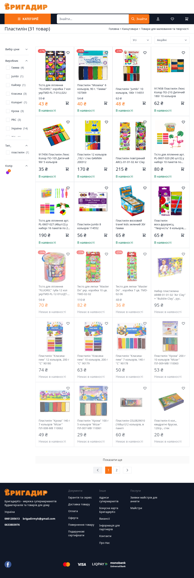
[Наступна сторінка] (127, 470)
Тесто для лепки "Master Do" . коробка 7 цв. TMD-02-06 (132, 290)
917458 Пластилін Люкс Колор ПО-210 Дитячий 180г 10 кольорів (169, 92)
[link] (15, 68)
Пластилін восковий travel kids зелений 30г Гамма (131, 224)
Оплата (73, 511)
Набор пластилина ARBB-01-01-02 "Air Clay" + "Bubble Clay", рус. (170, 294)
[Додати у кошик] (67, 103)
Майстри (136, 508)
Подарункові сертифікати (76, 533)
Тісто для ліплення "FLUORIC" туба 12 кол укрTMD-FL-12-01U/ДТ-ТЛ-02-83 (53, 290)
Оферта (73, 518)
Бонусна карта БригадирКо (108, 510)
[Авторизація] (158, 19)
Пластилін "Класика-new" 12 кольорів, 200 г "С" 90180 (54, 359)
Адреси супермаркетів (108, 499)
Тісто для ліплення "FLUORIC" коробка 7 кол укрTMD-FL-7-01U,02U (54, 88)
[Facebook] (8, 564)
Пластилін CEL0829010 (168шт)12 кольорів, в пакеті (130, 424)
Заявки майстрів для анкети (143, 499)
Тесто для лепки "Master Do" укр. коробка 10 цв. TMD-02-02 (93, 290)
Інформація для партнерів (109, 527)
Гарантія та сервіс (80, 497)
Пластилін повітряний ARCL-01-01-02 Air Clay (130, 160)
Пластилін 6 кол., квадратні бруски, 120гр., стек (166, 424)
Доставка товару (79, 504)
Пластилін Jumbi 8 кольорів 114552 (89, 226)
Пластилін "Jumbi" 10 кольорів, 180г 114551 (130, 90)
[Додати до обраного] (68, 52)
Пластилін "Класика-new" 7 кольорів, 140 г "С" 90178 (130, 359)
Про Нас (104, 543)
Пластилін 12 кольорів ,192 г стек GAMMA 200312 (91, 158)
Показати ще (112, 460)
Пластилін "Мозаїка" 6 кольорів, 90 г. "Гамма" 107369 (92, 88)
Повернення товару (81, 524)
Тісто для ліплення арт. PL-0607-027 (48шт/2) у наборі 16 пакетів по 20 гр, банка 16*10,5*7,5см (54, 224)
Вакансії (104, 518)
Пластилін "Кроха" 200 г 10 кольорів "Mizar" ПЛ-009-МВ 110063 (169, 359)
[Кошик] (186, 19)
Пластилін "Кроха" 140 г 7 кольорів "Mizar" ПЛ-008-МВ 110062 (54, 424)
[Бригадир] (26, 7)
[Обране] (172, 19)
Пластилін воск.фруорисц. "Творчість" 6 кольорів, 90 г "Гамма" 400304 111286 (169, 224)
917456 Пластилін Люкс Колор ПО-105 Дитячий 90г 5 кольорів (54, 158)
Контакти (105, 536)
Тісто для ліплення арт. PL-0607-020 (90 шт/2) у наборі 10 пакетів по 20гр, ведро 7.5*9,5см (169, 158)
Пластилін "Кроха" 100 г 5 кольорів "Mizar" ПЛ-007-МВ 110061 (93, 424)
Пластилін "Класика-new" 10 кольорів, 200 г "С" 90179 (92, 359)
